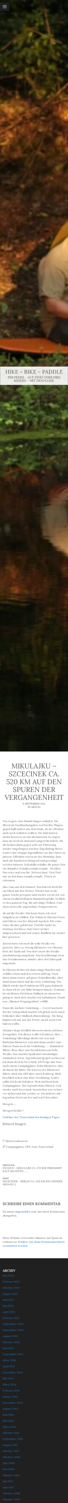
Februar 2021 (11, 1318)
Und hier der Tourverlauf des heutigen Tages (31, 1117)
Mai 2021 (8, 1305)
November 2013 (12, 1402)
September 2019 (13, 1330)
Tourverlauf (45, 1146)
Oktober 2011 (11, 1451)
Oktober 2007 (11, 1475)
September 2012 (13, 1438)
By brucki (34, 807)
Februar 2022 (11, 1281)
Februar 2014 (11, 1390)
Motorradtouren (16, 1141)
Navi (34, 1146)
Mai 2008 (8, 1469)
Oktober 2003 (11, 1499)
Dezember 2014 (12, 1372)
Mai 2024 (8, 1275)
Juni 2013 (8, 1414)
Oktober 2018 (11, 1342)
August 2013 (10, 1408)
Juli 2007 (8, 1481)
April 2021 (9, 1312)
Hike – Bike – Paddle (34, 371)
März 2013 (9, 1426)
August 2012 (10, 1445)
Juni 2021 (8, 1299)
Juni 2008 (8, 1463)
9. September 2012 (34, 803)
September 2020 (13, 1324)
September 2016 (13, 1354)
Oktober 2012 (11, 1432)
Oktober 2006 (11, 1493)
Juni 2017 (8, 1348)
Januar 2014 (10, 1396)
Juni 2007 (8, 1487)
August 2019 (10, 1336)
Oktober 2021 (11, 1287)
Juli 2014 (8, 1378)
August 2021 (10, 1293)
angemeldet (22, 1211)
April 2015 (9, 1366)
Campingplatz (15, 1146)
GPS (27, 1146)
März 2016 (9, 1360)
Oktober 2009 (11, 1457)
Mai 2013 (8, 1420)
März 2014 (9, 1384)
